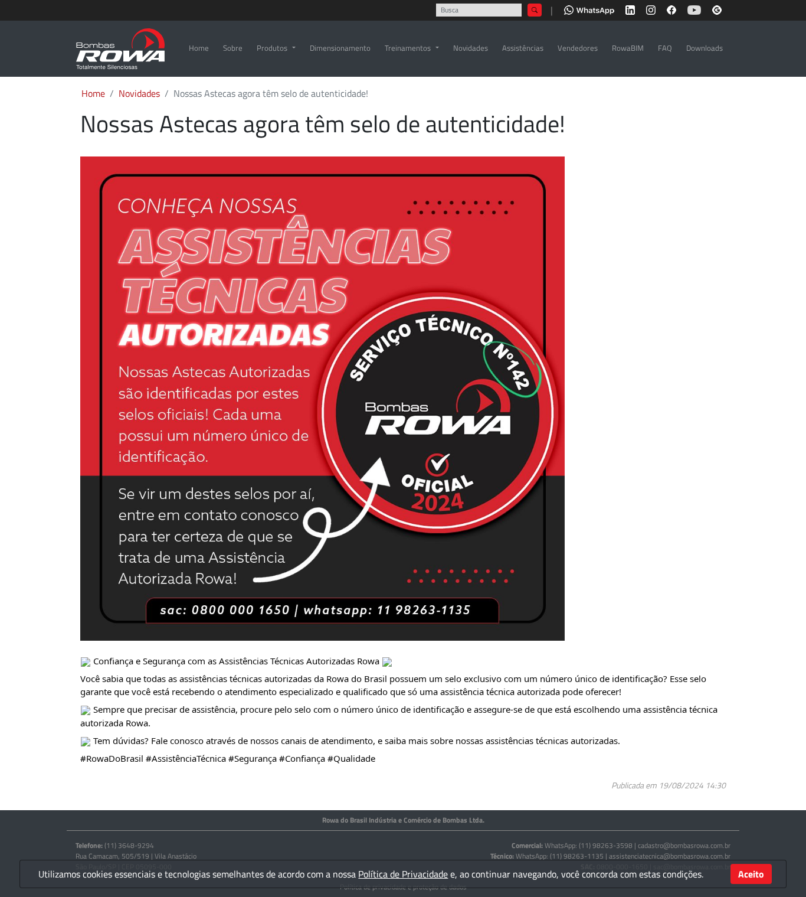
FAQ (665, 48)
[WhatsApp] (589, 9)
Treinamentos (408, 48)
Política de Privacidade (403, 874)
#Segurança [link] (252, 758)
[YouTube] (694, 9)
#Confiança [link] (302, 758)
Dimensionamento (340, 48)
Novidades (470, 48)
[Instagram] (651, 9)
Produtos (272, 48)
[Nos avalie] (717, 9)
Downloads (704, 48)
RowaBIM (628, 48)
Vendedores (578, 48)
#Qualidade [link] (351, 758)
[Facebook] (671, 9)
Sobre (233, 48)
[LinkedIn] (630, 9)
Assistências (522, 48)
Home (199, 48)
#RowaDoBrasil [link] (111, 758)
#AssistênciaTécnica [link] (186, 758)
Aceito (751, 874)
